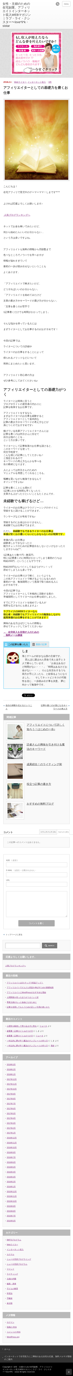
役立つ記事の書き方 (39, 784)
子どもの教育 (12, 1289)
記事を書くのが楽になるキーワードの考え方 (54, 707)
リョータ (43, 1026)
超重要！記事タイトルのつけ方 (20, 1031)
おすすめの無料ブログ (40, 803)
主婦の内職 (11, 1279)
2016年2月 (11, 1182)
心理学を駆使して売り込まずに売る (22, 1026)
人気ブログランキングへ (16, 215)
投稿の (12, 1327)
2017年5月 (11, 1113)
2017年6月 (11, 1108)
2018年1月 (11, 1074)
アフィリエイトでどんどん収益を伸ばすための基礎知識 (30, 987)
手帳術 (9, 1298)
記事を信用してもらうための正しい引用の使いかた (28, 1007)
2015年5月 (11, 1221)
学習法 (9, 1293)
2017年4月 (11, 1118)
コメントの (13, 1332)
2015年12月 (12, 1191)
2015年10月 (12, 1201)
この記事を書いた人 (18, 644)
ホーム (7, 1349)
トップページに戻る (14, 935)
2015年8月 (11, 1211)
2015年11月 (12, 1196)
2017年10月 (12, 1089)
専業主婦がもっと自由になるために (22, 1002)
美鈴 (52, 1046)
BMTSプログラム (14, 1240)
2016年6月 (11, 1162)
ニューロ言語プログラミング (19, 1259)
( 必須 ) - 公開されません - (21, 870)
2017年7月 (11, 1104)
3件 (50, 82)
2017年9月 (11, 1094)
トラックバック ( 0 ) (48, 832)
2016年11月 (12, 1143)
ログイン (10, 1322)
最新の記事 (41, 644)
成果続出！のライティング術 (44, 764)
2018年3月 (11, 1064)
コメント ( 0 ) (63, 832)
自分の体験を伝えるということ (19, 707)
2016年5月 (11, 1167)
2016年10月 (12, 1147)
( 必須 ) (12, 860)
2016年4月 (11, 1172)
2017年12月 (12, 1079)
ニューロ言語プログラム (17, 1264)
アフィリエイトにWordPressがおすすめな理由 (26, 992)
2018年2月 (11, 1069)
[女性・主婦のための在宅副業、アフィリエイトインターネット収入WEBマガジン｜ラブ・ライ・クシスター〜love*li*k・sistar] (17, 15)
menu (66, 4)
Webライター (20, 82)
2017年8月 (11, 1099)
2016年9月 (11, 1152)
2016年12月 (12, 1138)
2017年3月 (11, 1123)
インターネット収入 (37, 82)
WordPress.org (13, 1337)
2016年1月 (11, 1187)
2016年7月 (11, 1157)
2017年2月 (11, 1128)
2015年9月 (11, 1206)
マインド (10, 1269)
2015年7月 (11, 1216)
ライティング (12, 1274)
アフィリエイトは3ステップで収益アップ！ (25, 983)
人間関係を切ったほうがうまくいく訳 (23, 997)
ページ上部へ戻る (69, 1372)
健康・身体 (11, 1284)
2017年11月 (12, 1084)
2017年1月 (11, 1133)
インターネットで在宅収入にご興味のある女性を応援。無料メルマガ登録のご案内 (37, 1358)
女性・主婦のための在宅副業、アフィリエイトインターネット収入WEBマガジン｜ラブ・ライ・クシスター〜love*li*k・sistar (28, 1369)
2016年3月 (11, 1177)
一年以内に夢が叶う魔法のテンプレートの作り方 (27, 1041)
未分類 (9, 1303)
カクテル (10, 1254)
